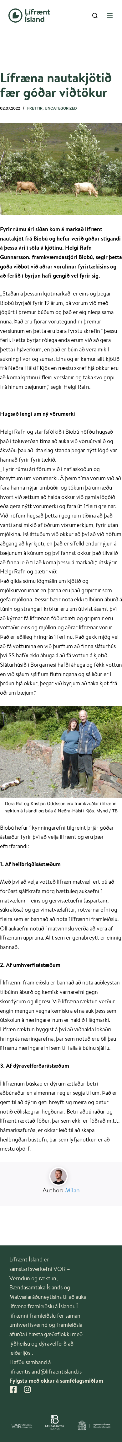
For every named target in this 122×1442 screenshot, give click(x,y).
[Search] (95, 15)
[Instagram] (27, 1389)
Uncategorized (61, 108)
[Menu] (110, 15)
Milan (72, 1190)
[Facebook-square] (13, 1389)
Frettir (35, 108)
